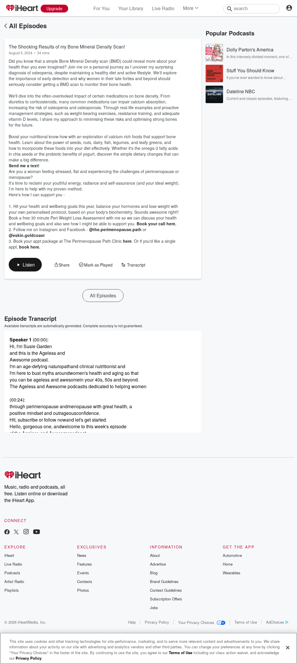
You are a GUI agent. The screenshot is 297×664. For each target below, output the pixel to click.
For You (101, 8)
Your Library (130, 8)
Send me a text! (24, 165)
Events (83, 572)
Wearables (231, 572)
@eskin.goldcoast (27, 235)
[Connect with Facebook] (7, 532)
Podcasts (12, 572)
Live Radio (163, 8)
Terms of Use (245, 622)
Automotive (232, 555)
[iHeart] (21, 8)
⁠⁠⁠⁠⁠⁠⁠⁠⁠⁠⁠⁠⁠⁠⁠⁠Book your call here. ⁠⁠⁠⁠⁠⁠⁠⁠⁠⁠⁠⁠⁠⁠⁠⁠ (157, 223)
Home (228, 564)
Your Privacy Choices (196, 622)
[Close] (287, 647)
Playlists (11, 590)
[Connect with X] (16, 532)
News (81, 555)
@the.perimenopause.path (115, 229)
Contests (84, 581)
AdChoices (275, 622)
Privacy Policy (157, 622)
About (155, 555)
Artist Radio (14, 581)
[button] (25, 264)
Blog (153, 572)
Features (84, 564)
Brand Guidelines (164, 581)
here (127, 241)
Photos (83, 590)
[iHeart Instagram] (26, 532)
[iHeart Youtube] (36, 532)
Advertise (158, 564)
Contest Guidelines (166, 590)
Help (132, 622)
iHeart (9, 555)
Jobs (154, 607)
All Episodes (28, 25)
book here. (29, 247)
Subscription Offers (166, 599)
